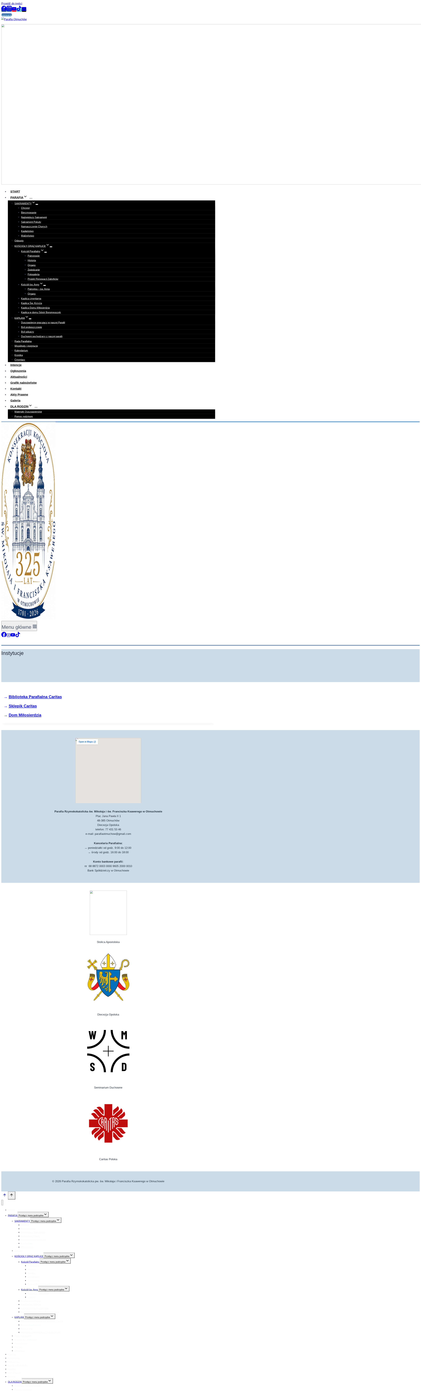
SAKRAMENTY (22, 1221)
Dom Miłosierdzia (25, 715)
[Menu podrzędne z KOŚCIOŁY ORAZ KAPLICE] (51, 246)
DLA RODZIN (15, 1382)
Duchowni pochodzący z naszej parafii (41, 336)
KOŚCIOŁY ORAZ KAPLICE (28, 1256)
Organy (32, 293)
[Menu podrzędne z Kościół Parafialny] (45, 252)
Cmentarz (19, 1350)
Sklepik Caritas (23, 706)
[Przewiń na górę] (4, 1196)
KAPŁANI (19, 1317)
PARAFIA (12, 1215)
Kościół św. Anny (29, 1289)
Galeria (11, 1376)
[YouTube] (14, 10)
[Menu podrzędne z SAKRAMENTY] (37, 204)
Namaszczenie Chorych (34, 226)
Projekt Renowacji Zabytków (43, 279)
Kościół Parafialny (30, 1261)
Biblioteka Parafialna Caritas (35, 697)
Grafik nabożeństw (17, 1365)
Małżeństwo (27, 235)
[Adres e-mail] (24, 10)
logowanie (6, 14)
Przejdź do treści (11, 3)
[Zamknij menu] (2, 1202)
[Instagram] (9, 10)
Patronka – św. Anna (39, 289)
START (11, 1210)
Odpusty (19, 240)
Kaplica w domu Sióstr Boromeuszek (41, 312)
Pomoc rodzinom (23, 416)
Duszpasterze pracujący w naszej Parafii (43, 322)
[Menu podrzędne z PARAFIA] (31, 198)
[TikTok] (19, 10)
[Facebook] (4, 10)
